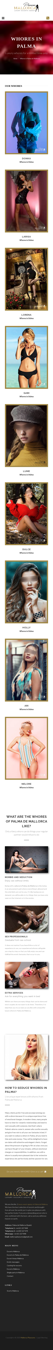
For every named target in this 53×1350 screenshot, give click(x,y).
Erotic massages (13, 1262)
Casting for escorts (14, 1265)
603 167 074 (22, 1231)
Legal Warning (42, 1338)
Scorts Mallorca (13, 1291)
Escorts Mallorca (13, 1251)
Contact (10, 1276)
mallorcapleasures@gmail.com (21, 1237)
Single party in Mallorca (16, 1272)
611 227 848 (22, 1228)
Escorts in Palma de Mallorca (18, 1255)
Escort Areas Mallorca (15, 1258)
